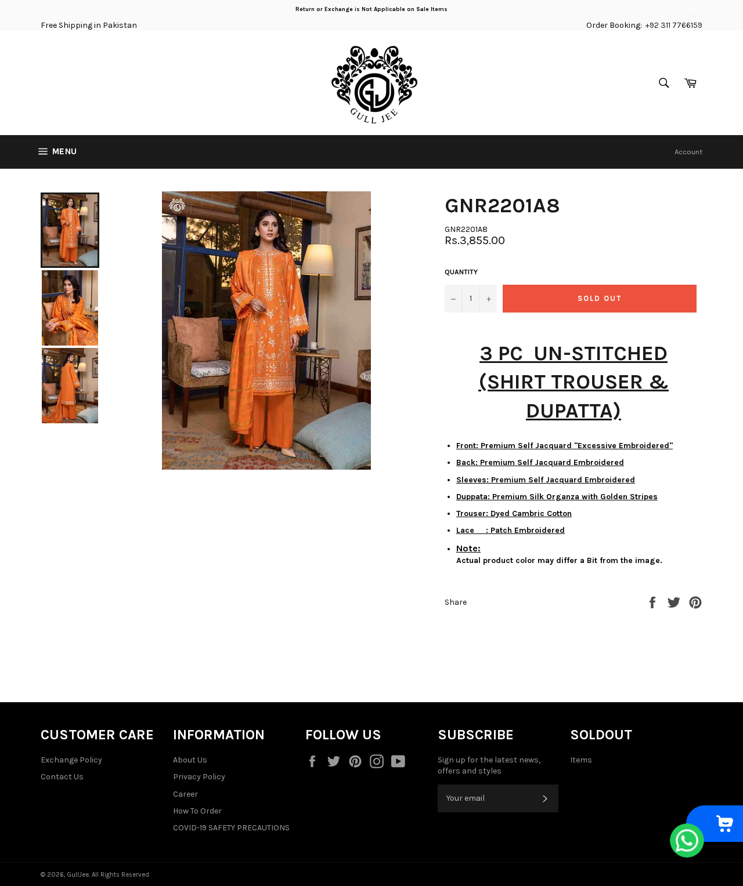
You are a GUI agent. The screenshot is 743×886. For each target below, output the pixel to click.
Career (185, 794)
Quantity (461, 272)
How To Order (197, 811)
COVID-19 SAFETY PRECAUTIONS (231, 828)
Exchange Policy (71, 760)
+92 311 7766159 (673, 25)
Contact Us (62, 777)
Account (688, 151)
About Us (190, 760)
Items (581, 760)
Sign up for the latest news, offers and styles (489, 765)
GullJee (78, 874)
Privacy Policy (199, 777)
